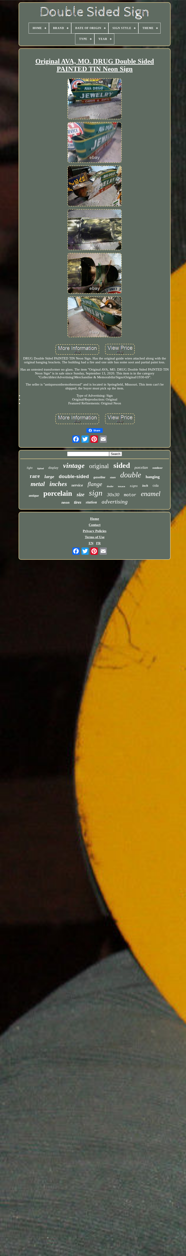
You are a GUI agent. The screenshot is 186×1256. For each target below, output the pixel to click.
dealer (110, 486)
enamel (150, 493)
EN (91, 543)
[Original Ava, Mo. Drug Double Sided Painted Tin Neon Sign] (94, 99)
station (91, 502)
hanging (153, 476)
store (113, 477)
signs (134, 486)
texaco (121, 486)
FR (98, 543)
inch (145, 485)
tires (77, 502)
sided (121, 465)
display (53, 467)
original (99, 465)
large (49, 476)
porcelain (57, 493)
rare (35, 476)
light (30, 467)
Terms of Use (95, 537)
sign (96, 493)
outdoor (157, 467)
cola (156, 485)
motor (130, 495)
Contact (94, 525)
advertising (115, 501)
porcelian (141, 467)
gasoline (99, 477)
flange (95, 484)
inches (58, 483)
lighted (40, 468)
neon (65, 502)
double (130, 475)
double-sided (74, 476)
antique (34, 495)
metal (38, 484)
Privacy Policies (94, 531)
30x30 (113, 494)
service (77, 485)
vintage (74, 465)
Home (94, 518)
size (80, 494)
